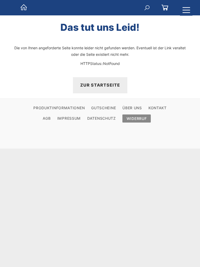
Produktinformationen (59, 108)
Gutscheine (103, 108)
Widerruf (137, 118)
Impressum (69, 118)
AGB (47, 118)
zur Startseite (100, 85)
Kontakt (157, 108)
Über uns (132, 108)
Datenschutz (101, 118)
